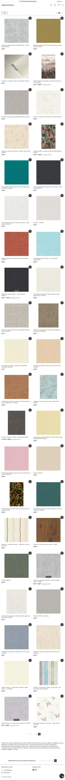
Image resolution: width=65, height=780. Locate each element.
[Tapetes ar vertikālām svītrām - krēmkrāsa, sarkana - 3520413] (16, 532)
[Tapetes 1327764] (48, 460)
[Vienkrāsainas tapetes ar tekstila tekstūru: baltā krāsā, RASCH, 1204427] (48, 282)
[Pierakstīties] (55, 760)
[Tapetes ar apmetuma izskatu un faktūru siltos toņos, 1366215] (16, 139)
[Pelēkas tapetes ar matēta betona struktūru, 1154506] (16, 710)
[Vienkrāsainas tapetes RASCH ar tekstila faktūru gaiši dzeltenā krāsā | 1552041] (48, 425)
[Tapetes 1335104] (16, 567)
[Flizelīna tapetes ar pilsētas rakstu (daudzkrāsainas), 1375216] (48, 139)
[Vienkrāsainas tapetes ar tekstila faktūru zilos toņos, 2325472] (16, 639)
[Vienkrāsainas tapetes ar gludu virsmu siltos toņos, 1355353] (48, 353)
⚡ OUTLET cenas (27, 1)
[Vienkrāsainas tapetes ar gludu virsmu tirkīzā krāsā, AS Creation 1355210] (16, 174)
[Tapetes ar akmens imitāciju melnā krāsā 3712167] (16, 424)
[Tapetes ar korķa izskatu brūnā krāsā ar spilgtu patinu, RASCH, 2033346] (48, 317)
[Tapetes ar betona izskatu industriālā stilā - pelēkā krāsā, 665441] (16, 33)
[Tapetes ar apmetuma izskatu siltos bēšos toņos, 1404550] (48, 639)
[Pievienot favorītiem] (30, 18)
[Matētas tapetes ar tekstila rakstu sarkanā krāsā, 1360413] (16, 246)
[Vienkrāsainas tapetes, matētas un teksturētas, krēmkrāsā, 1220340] (16, 353)
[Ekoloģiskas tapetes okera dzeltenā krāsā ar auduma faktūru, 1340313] (48, 33)
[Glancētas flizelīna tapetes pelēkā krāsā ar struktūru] (16, 104)
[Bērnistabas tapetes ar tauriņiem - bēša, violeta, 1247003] (48, 711)
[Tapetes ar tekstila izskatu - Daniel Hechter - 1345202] (16, 282)
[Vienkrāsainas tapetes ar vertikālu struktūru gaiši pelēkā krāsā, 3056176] (16, 603)
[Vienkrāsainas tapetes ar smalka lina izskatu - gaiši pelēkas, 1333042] (16, 210)
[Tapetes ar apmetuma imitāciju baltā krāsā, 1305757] (48, 104)
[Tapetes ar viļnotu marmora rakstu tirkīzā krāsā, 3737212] (48, 389)
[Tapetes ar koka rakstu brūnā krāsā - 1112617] (48, 531)
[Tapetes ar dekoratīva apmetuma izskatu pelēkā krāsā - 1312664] (48, 568)
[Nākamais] (39, 734)
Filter (4, 13)
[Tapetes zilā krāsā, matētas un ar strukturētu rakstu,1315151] (48, 246)
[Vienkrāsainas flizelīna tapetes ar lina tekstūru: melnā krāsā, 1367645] (48, 174)
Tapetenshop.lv (7, 5)
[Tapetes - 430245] (48, 210)
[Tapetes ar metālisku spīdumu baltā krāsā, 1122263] (16, 68)
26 (36, 734)
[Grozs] (59, 5)
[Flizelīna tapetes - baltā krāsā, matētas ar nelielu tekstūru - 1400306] (16, 675)
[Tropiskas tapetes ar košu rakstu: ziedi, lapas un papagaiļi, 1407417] (16, 496)
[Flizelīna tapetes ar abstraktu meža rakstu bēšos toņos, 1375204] (48, 69)
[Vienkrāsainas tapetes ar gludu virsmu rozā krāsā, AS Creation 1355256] (16, 460)
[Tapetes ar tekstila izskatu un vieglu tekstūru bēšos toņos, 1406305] (16, 317)
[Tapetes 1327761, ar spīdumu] (48, 603)
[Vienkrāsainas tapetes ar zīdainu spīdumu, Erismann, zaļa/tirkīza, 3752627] (48, 496)
